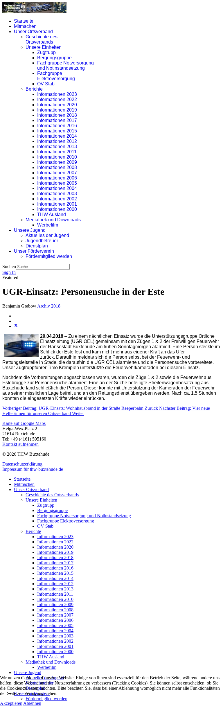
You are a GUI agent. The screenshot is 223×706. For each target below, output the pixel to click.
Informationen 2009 (57, 162)
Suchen (9, 266)
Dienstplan (37, 245)
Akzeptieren (11, 703)
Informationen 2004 (57, 188)
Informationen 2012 (57, 141)
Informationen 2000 (57, 209)
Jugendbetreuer (42, 240)
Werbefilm (47, 224)
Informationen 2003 (57, 193)
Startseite (23, 21)
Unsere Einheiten (44, 47)
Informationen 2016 (57, 125)
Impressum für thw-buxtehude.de (32, 469)
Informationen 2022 (57, 99)
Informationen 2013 (57, 146)
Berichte (34, 89)
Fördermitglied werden (49, 256)
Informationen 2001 (57, 204)
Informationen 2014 (57, 136)
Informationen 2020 (57, 104)
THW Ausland (51, 214)
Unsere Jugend (30, 230)
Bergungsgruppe (54, 57)
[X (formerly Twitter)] (16, 326)
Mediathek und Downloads (53, 219)
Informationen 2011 (57, 151)
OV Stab (46, 83)
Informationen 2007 (57, 172)
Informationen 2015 (57, 130)
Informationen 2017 (57, 120)
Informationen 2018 (57, 115)
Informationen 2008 (57, 167)
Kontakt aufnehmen (20, 444)
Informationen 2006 (57, 177)
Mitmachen (25, 26)
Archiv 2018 (48, 305)
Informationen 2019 (57, 109)
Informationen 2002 (57, 198)
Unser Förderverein (34, 251)
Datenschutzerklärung (22, 463)
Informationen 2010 (57, 157)
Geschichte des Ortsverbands (41, 39)
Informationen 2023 (57, 94)
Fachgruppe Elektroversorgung (56, 76)
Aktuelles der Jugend (47, 235)
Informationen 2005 (57, 183)
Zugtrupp (46, 52)
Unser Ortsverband (33, 31)
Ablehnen (32, 703)
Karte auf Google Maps (24, 423)
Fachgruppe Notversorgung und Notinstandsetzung (65, 65)
